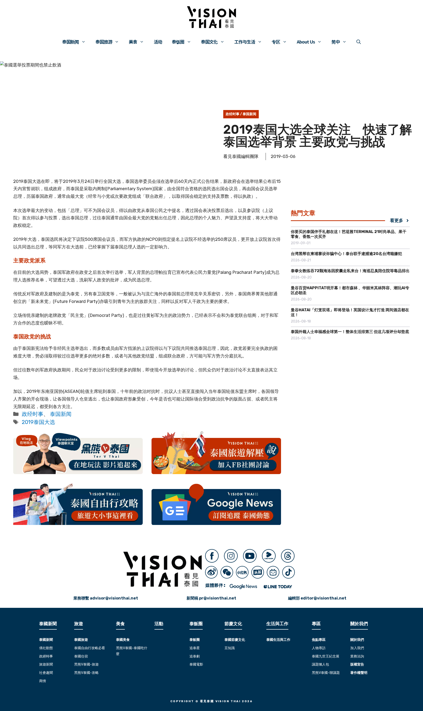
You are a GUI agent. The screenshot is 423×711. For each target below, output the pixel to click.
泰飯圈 (194, 640)
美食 (133, 41)
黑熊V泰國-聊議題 (326, 673)
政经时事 (232, 114)
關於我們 (357, 640)
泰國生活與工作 (278, 640)
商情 (42, 681)
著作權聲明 (358, 673)
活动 (158, 41)
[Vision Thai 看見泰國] (211, 17)
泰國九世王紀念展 (325, 656)
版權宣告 (357, 664)
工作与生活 (244, 41)
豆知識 (229, 648)
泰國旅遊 (81, 640)
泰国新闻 (70, 41)
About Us (306, 41)
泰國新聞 (46, 640)
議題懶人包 (320, 664)
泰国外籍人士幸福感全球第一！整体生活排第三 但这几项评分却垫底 (350, 331)
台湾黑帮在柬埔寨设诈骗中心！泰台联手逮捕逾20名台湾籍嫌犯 (346, 253)
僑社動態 (46, 648)
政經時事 (46, 656)
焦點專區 (319, 640)
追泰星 (194, 648)
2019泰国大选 (38, 422)
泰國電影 (196, 664)
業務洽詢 (357, 656)
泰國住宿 (81, 656)
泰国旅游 (103, 41)
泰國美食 (123, 640)
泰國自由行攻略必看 (89, 648)
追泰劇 (194, 656)
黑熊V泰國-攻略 (86, 673)
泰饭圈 (178, 41)
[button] (359, 41)
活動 (158, 623)
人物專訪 (319, 648)
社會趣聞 (46, 673)
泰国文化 (209, 41)
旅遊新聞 (46, 664)
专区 (276, 41)
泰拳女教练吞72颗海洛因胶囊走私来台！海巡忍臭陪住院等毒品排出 (350, 270)
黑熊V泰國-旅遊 (86, 664)
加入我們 (357, 648)
